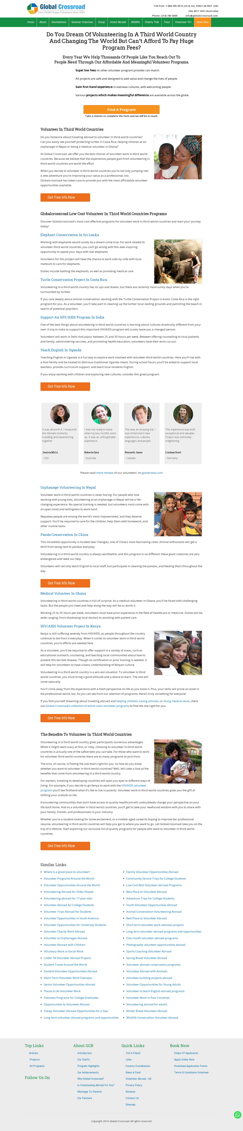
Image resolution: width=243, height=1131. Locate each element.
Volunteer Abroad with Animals (146, 971)
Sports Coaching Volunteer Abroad (148, 951)
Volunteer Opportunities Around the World (72, 885)
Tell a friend (133, 1053)
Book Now (203, 22)
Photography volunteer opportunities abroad (155, 945)
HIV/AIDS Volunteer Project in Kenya (70, 626)
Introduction (84, 1053)
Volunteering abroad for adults (146, 1004)
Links (129, 1059)
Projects (34, 1059)
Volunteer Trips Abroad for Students (67, 911)
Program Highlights (88, 1066)
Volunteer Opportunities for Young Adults (153, 984)
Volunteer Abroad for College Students (69, 905)
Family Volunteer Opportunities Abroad (152, 872)
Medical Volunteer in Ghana (63, 593)
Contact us (132, 1098)
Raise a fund (133, 1072)
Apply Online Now (184, 1059)
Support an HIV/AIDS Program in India (72, 317)
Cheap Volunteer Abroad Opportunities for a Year (76, 1011)
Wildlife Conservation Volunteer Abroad (152, 1017)
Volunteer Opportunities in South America (71, 918)
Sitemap (130, 1104)
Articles (33, 1053)
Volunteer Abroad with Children (64, 945)
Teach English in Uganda (60, 350)
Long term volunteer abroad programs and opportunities (81, 1017)
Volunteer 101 (183, 22)
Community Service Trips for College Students (156, 878)
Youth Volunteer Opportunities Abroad (151, 905)
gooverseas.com (152, 473)
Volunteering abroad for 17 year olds (68, 898)
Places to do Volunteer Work (62, 991)
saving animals (149, 701)
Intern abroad (118, 22)
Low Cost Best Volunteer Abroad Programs (154, 885)
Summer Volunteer (82, 22)
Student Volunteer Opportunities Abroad (70, 971)
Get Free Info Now (62, 197)
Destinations (59, 22)
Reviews (130, 1091)
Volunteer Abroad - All (138, 1078)
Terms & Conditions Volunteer (191, 1072)
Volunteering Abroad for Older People (68, 892)
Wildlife (135, 22)
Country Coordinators (138, 1066)
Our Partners (84, 1098)
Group (101, 22)
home (30, 22)
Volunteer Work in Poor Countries (148, 998)
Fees (167, 22)
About (42, 22)
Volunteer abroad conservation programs (153, 964)
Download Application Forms (190, 1066)
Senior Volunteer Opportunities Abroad (69, 984)
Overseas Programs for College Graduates (71, 998)
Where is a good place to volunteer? (67, 872)
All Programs (36, 1066)
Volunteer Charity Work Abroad (64, 931)
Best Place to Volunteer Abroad (146, 892)
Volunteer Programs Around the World (69, 878)
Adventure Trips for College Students (150, 898)
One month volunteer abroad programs (152, 938)
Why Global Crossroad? (90, 1078)
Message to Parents (89, 1091)
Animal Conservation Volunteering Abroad (154, 911)
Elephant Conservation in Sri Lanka (69, 235)
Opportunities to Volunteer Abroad (67, 1004)
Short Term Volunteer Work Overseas (68, 978)
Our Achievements (88, 1072)
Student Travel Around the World (65, 964)
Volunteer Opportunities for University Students (75, 925)
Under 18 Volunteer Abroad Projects (67, 958)
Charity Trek (152, 22)
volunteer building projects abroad (149, 978)
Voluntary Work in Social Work (63, 951)
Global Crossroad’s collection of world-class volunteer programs (87, 706)
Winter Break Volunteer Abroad (146, 1011)
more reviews (105, 473)
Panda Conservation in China (64, 534)
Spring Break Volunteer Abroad (146, 958)
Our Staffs (83, 1059)
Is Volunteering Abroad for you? (95, 1085)
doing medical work (176, 701)
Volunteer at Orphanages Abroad (65, 938)
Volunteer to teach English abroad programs (155, 991)
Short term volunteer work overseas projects (155, 925)
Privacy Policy (134, 1085)
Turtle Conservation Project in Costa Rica (73, 279)
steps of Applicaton (186, 1053)
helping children (127, 701)
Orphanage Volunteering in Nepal (68, 487)
